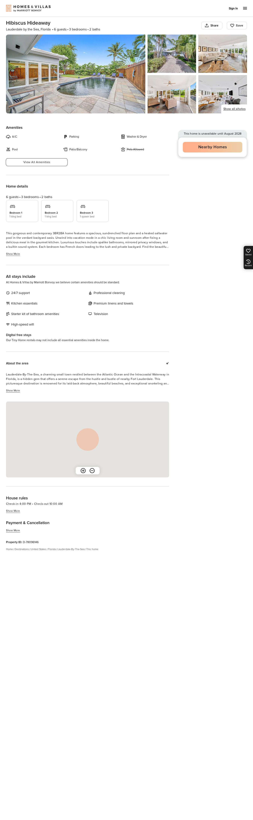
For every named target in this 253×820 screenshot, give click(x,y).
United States (38, 549)
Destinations (22, 549)
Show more (13, 253)
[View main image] (75, 74)
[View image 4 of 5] (172, 94)
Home (9, 549)
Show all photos (234, 109)
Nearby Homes (212, 147)
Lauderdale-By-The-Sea (70, 549)
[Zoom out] (92, 471)
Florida (52, 549)
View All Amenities (36, 162)
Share (214, 25)
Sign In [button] (233, 8)
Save (239, 25)
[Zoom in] (83, 471)
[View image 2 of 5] (172, 54)
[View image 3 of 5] (222, 54)
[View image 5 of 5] (222, 94)
